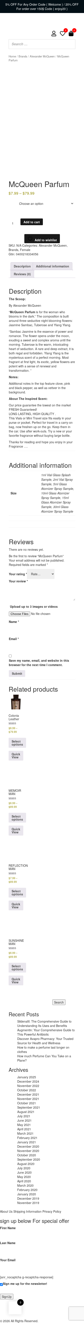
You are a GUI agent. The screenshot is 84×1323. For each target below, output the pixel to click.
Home (12, 56)
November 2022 (28, 1085)
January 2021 (26, 1142)
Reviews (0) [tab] (22, 274)
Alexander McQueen (42, 56)
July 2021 (23, 1116)
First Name (8, 1228)
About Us (6, 1211)
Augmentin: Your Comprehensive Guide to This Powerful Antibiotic (46, 1032)
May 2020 (24, 1177)
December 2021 (28, 1094)
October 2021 (26, 1103)
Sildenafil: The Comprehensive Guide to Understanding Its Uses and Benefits (44, 1023)
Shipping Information (27, 1211)
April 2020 (24, 1181)
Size (12, 200)
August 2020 (25, 1164)
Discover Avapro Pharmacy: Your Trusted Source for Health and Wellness (45, 1040)
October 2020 (26, 1155)
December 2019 (28, 1198)
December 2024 (28, 1081)
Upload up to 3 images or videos (34, 606)
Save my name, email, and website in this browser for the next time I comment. (39, 662)
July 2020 (23, 1168)
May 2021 (24, 1125)
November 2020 (28, 1151)
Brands (23, 56)
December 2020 (28, 1146)
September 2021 (28, 1107)
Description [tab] (22, 266)
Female (25, 250)
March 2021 (25, 1133)
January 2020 (26, 1194)
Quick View (16, 830)
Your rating (18, 574)
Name (14, 621)
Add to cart (31, 222)
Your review (18, 581)
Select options (17, 817)
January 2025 (26, 1077)
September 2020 (28, 1159)
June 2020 (24, 1172)
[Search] (71, 44)
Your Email (8, 1260)
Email (14, 639)
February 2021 (27, 1138)
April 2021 (24, 1129)
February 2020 (27, 1190)
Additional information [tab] (52, 266)
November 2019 (28, 1203)
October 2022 (26, 1090)
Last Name (8, 1243)
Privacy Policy (51, 1211)
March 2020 (25, 1185)
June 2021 (24, 1120)
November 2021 (28, 1099)
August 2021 (25, 1112)
